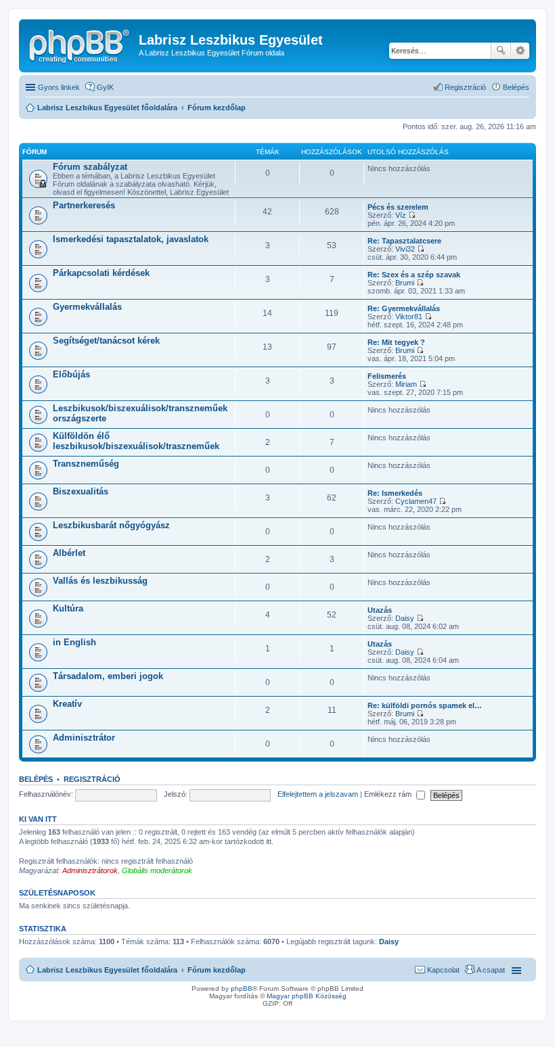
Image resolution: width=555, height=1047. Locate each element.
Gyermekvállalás (87, 307)
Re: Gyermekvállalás (404, 308)
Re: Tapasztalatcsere (404, 241)
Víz (400, 215)
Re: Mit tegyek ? (396, 342)
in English (74, 642)
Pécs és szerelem (398, 207)
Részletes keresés (520, 51)
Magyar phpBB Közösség (307, 996)
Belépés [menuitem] (516, 87)
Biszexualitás (80, 491)
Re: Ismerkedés (395, 493)
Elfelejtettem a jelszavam (318, 794)
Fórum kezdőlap (216, 970)
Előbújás (71, 374)
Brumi (404, 283)
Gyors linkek (59, 87)
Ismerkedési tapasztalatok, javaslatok (130, 239)
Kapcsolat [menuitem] (443, 970)
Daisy (404, 618)
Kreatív (67, 704)
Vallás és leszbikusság (100, 581)
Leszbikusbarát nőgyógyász (111, 525)
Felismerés (387, 376)
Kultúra (68, 608)
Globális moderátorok (157, 870)
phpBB (241, 988)
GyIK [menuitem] (105, 87)
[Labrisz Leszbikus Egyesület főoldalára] (80, 44)
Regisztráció (92, 779)
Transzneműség (86, 464)
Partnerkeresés (84, 205)
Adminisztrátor (84, 737)
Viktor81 (408, 316)
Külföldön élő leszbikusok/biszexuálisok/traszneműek (136, 441)
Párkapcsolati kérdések (101, 273)
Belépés (36, 779)
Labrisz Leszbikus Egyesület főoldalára (107, 970)
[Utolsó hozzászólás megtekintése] (412, 215)
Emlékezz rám (389, 794)
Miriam (406, 384)
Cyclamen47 (416, 501)
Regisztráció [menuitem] (465, 87)
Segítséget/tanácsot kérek (106, 340)
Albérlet (69, 553)
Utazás (380, 610)
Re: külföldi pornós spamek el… (425, 705)
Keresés (501, 51)
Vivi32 (405, 249)
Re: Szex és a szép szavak (414, 275)
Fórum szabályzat (90, 167)
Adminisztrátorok (90, 870)
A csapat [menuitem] (490, 970)
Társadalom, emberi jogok (108, 676)
